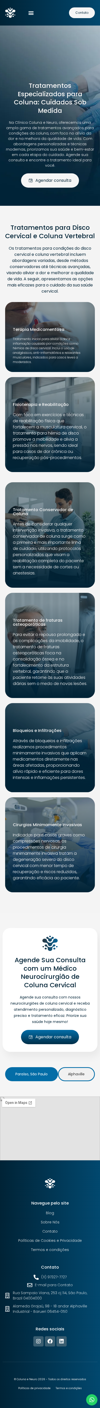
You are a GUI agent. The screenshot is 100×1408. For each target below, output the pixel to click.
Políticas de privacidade (34, 1388)
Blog (50, 1213)
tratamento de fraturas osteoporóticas (36, 650)
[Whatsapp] (91, 1399)
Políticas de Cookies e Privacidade (50, 1240)
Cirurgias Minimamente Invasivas (47, 825)
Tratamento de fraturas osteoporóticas (38, 622)
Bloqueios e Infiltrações (37, 730)
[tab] (31, 1074)
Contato (50, 1231)
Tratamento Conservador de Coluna (43, 512)
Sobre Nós (50, 1222)
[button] (31, 13)
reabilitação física (37, 421)
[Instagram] (38, 1341)
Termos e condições (50, 1249)
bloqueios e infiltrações (58, 741)
